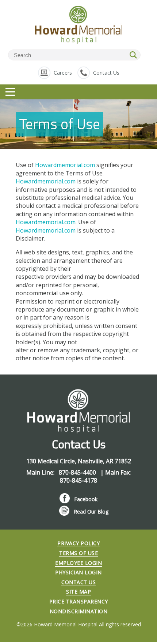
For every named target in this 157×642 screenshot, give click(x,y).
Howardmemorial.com (65, 165)
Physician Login (78, 572)
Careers (63, 72)
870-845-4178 (78, 480)
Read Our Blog (91, 511)
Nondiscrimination (79, 611)
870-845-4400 (78, 472)
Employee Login (78, 562)
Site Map (78, 591)
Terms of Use (78, 553)
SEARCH (134, 55)
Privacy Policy (78, 543)
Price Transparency (78, 601)
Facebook (85, 499)
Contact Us (106, 72)
